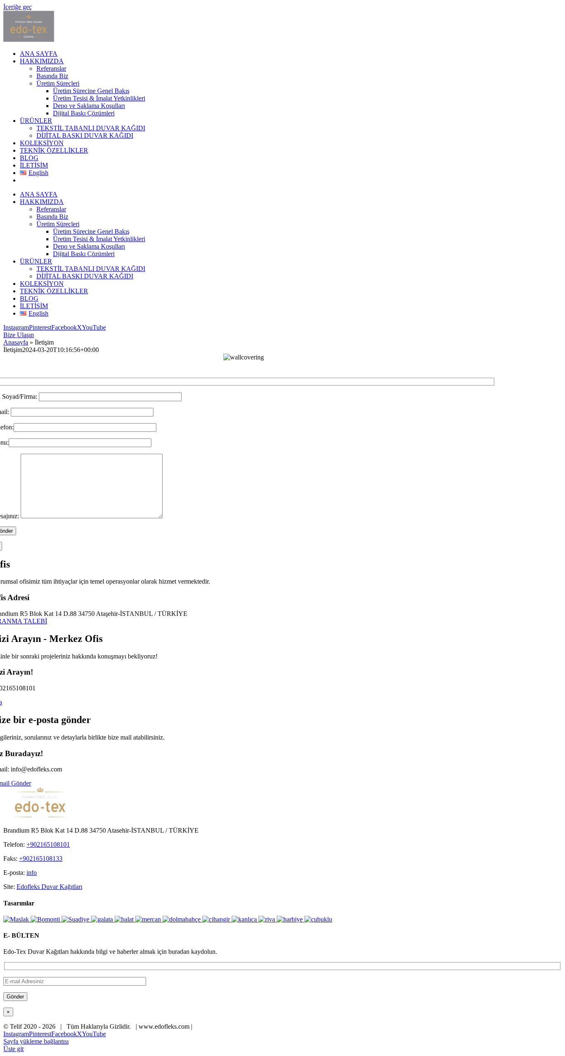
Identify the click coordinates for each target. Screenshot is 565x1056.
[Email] (74, 980)
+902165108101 (48, 844)
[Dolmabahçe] (182, 919)
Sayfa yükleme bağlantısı (36, 1041)
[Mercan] (149, 919)
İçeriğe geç (17, 6)
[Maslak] (17, 919)
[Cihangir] (217, 919)
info (31, 872)
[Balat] (125, 919)
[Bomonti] (46, 919)
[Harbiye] (290, 919)
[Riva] (268, 919)
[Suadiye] (76, 919)
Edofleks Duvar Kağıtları (49, 886)
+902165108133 (40, 858)
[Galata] (103, 919)
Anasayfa (15, 342)
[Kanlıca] (245, 919)
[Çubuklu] (318, 919)
